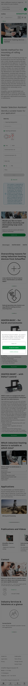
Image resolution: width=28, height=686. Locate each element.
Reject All (14, 343)
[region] (14, 343)
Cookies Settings (14, 351)
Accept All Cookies (14, 347)
